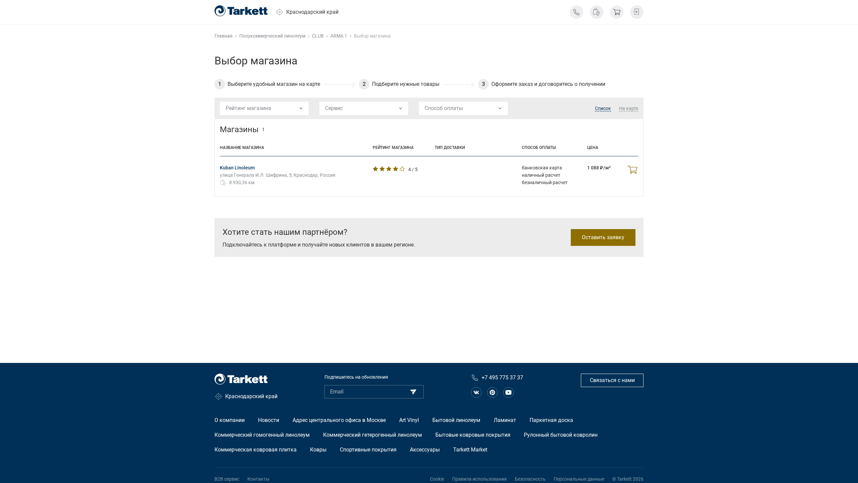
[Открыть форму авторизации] (637, 12)
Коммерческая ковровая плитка (255, 449)
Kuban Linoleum (237, 167)
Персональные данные (579, 479)
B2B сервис (226, 479)
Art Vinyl (409, 420)
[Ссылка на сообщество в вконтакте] (476, 392)
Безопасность (530, 479)
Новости (268, 420)
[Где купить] (596, 12)
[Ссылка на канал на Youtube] (508, 392)
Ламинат (505, 420)
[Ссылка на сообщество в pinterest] (492, 392)
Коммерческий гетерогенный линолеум (372, 435)
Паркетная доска (551, 420)
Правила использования (479, 479)
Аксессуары (425, 449)
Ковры (318, 449)
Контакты (258, 479)
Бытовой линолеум (456, 420)
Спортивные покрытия (368, 449)
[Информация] (576, 12)
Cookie (437, 479)
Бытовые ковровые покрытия (472, 435)
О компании (229, 420)
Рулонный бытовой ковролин (561, 435)
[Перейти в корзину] (616, 12)
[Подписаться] (413, 392)
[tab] (603, 108)
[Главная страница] (240, 10)
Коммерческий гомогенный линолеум (262, 435)
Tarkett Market (470, 449)
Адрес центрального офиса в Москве (339, 420)
